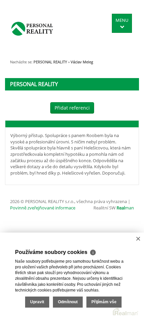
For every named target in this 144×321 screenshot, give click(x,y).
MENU (122, 20)
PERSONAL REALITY (50, 61)
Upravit (37, 302)
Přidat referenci (72, 108)
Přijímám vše (104, 302)
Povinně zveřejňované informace (42, 208)
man (125, 208)
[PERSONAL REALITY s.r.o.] (32, 28)
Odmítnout (68, 302)
